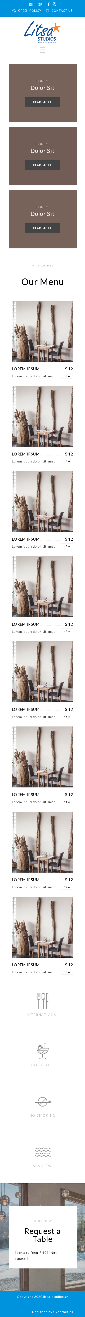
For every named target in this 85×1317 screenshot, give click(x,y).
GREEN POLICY (29, 10)
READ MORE (42, 101)
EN (31, 4)
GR (40, 4)
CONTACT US (62, 10)
